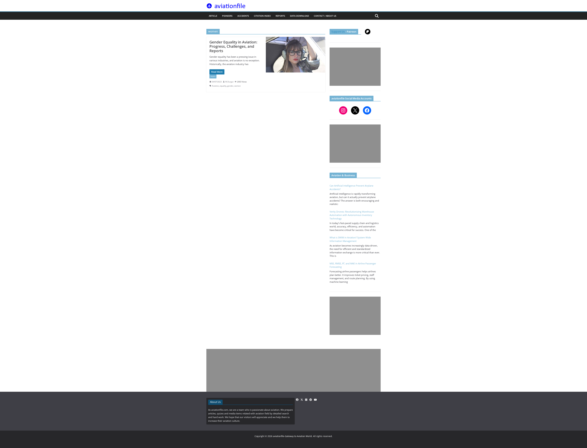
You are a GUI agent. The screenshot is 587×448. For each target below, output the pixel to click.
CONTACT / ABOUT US (325, 15)
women (237, 86)
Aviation (215, 86)
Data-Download (299, 15)
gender (230, 86)
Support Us (338, 31)
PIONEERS (227, 15)
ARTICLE (213, 15)
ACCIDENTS (243, 15)
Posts (213, 76)
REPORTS (280, 15)
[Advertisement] (355, 67)
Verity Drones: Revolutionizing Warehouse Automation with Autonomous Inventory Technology (352, 215)
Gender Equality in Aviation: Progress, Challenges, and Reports (233, 46)
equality (223, 86)
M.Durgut (229, 81)
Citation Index (262, 15)
